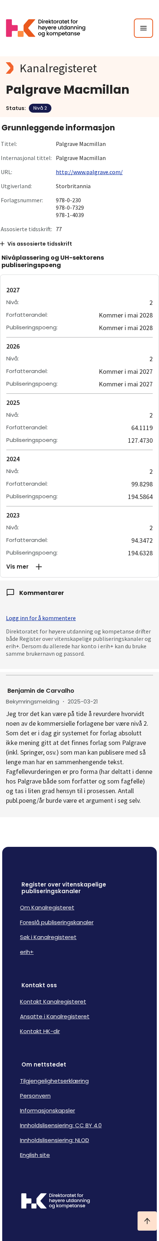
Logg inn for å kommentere (41, 618)
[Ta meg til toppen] (147, 1221)
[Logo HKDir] (79, 1201)
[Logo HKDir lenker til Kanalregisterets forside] (50, 28)
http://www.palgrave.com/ (89, 172)
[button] (79, 566)
